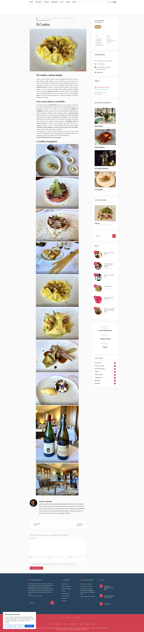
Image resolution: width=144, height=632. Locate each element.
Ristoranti (73, 624)
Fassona (39, 111)
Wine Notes (97, 383)
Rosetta (105, 347)
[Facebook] (108, 2)
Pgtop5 (65, 624)
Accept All (29, 626)
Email (51, 557)
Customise (10, 626)
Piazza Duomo (99, 126)
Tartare (73, 109)
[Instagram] (111, 2)
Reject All (19, 626)
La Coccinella (99, 189)
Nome (31, 557)
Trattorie (97, 371)
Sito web (71, 557)
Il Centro (97, 223)
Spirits (87, 624)
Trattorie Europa (98, 374)
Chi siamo (57, 624)
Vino (81, 624)
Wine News (97, 380)
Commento (33, 538)
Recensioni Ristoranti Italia (69, 18)
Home (50, 624)
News (93, 624)
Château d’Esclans (105, 339)
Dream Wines (98, 362)
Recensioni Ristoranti (100, 368)
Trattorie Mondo (98, 377)
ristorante (43, 89)
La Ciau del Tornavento (101, 168)
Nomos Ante (92, 596)
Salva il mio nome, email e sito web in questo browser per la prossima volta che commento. (53, 564)
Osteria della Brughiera (105, 330)
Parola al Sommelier (99, 365)
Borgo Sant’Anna (99, 147)
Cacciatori (90, 586)
